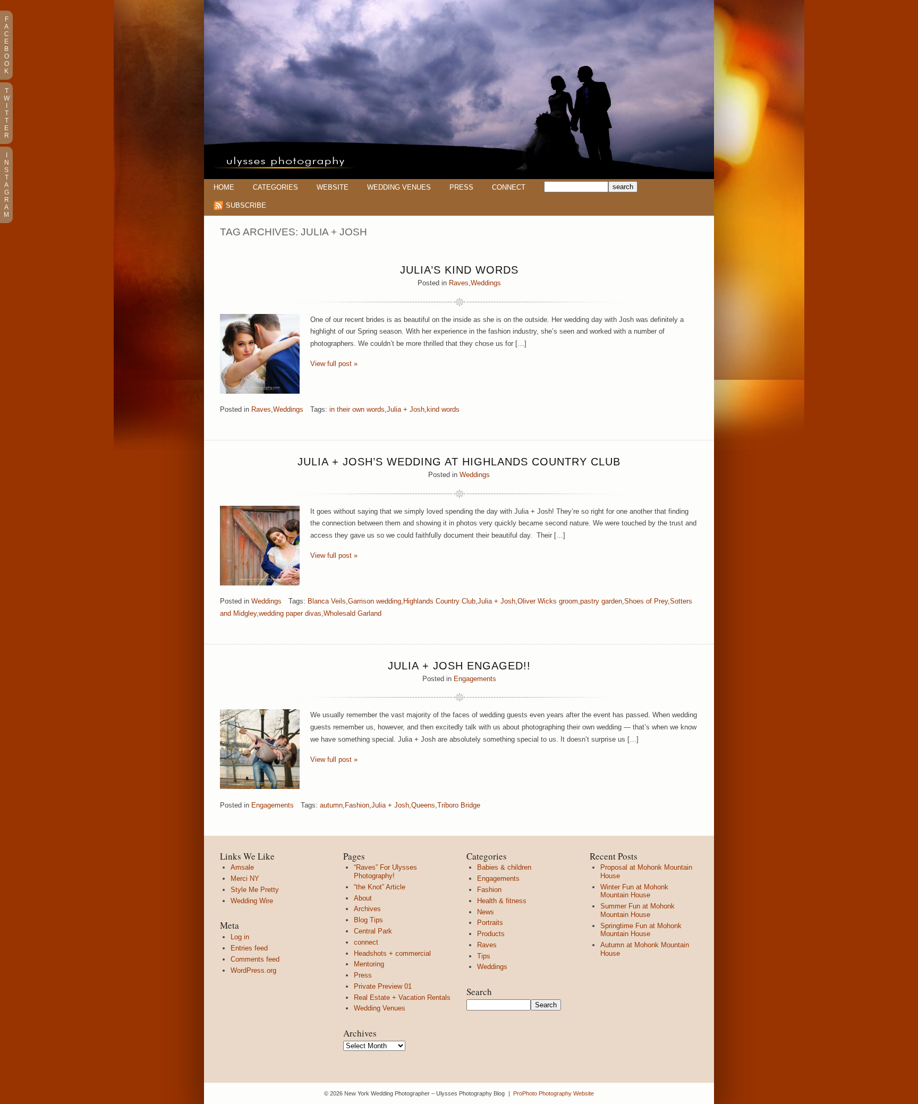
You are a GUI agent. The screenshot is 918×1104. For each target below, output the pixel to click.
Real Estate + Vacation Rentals (402, 997)
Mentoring (369, 964)
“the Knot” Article (379, 887)
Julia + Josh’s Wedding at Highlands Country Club (459, 462)
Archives (367, 909)
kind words (443, 409)
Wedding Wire (252, 901)
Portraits (490, 923)
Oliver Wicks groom (547, 601)
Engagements (475, 679)
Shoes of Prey (646, 601)
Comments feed (255, 959)
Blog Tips (368, 920)
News (485, 912)
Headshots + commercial (392, 953)
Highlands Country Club (439, 601)
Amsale (242, 867)
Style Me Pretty (255, 890)
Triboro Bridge (458, 805)
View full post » (334, 364)
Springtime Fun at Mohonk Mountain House (641, 930)
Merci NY (245, 878)
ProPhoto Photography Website (553, 1093)
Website (332, 187)
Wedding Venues (399, 187)
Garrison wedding (374, 601)
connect (366, 942)
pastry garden (601, 601)
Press (461, 187)
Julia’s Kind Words (459, 270)
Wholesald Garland (352, 613)
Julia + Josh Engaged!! (459, 666)
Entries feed (249, 948)
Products (491, 934)
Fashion (357, 805)
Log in (240, 937)
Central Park (373, 931)
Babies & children (504, 867)
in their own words (357, 409)
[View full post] (260, 354)
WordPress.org (253, 970)
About (363, 898)
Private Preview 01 (383, 986)
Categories (275, 187)
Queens (423, 805)
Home (224, 187)
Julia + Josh (405, 409)
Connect (508, 187)
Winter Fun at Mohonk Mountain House (634, 891)
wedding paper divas (290, 613)
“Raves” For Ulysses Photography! (385, 871)
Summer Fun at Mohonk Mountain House (637, 910)
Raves (459, 283)
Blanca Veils (327, 601)
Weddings (486, 283)
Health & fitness (501, 901)
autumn (331, 805)
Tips (483, 956)
